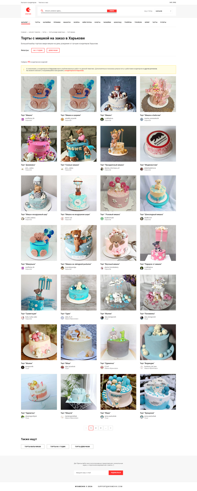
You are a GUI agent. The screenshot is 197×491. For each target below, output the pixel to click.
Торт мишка (71, 32)
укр (171, 2)
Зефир (147, 22)
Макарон (67, 22)
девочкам (53, 50)
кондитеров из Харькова (74, 70)
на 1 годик (38, 50)
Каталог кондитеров (28, 2)
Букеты (97, 22)
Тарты (154, 22)
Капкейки (47, 22)
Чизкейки (107, 22)
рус (174, 2)
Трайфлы (128, 22)
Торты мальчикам (33, 446)
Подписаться (116, 472)
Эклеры (76, 22)
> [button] (110, 428)
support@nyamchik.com (110, 486)
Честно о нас (43, 2)
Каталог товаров (34, 32)
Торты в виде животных (57, 32)
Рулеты (163, 22)
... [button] (105, 428)
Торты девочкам (82, 446)
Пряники (57, 22)
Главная (23, 32)
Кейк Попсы (87, 22)
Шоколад (117, 22)
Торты (37, 22)
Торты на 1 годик (57, 446)
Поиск (112, 11)
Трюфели (138, 22)
